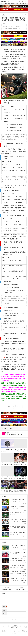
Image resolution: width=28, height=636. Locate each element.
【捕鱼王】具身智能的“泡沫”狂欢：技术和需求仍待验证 (20, 478)
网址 (4, 613)
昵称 (5, 607)
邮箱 (5, 610)
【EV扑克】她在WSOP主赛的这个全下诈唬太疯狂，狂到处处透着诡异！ (17, 560)
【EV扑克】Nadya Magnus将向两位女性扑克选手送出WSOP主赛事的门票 (18, 521)
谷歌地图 (15, 627)
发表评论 (23, 14)
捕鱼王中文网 (5, 1)
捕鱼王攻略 (7, 3)
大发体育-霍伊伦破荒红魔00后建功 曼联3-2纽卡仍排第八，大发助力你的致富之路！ (17, 567)
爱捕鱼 (13, 434)
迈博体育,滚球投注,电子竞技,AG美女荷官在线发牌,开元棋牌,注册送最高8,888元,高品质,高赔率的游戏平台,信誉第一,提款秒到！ (13, 389)
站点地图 (21, 626)
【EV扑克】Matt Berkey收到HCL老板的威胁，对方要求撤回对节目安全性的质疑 (18, 573)
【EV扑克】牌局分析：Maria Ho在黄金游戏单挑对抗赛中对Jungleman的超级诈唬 (18, 580)
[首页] (26, 626)
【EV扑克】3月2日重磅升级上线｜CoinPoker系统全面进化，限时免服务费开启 (17, 527)
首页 (3, 3)
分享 (19, 406)
